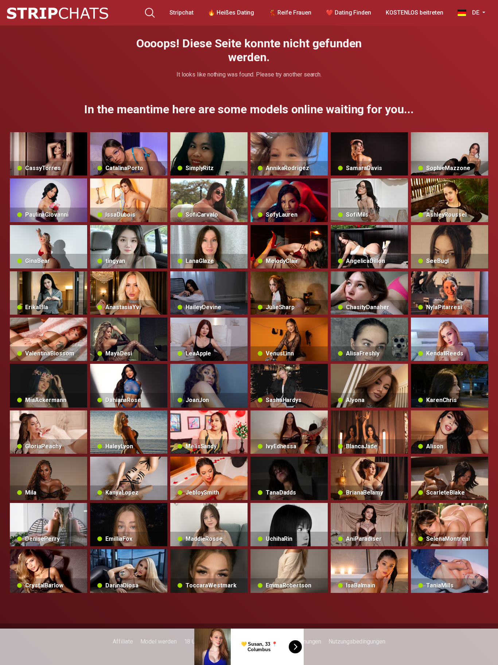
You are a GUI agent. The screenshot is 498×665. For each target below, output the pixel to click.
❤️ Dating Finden (348, 12)
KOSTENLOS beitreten (414, 12)
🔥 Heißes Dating (231, 12)
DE (473, 12)
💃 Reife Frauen (290, 12)
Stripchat (181, 12)
